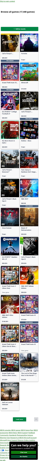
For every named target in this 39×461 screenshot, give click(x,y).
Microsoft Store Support (8, 440)
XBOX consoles (5, 430)
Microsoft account (30, 437)
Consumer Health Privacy (9, 452)
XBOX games (15, 430)
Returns (20, 440)
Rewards (3, 445)
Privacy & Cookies (6, 455)
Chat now (23, 452)
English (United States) (8, 447)
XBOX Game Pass (27, 430)
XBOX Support (22, 433)
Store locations (5, 442)
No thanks (23, 456)
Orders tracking (29, 440)
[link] (10, 48)
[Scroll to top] (36, 419)
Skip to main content (7, 1)
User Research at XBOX (15, 437)
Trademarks (4, 457)
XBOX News (13, 433)
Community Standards (8, 435)
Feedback (31, 433)
